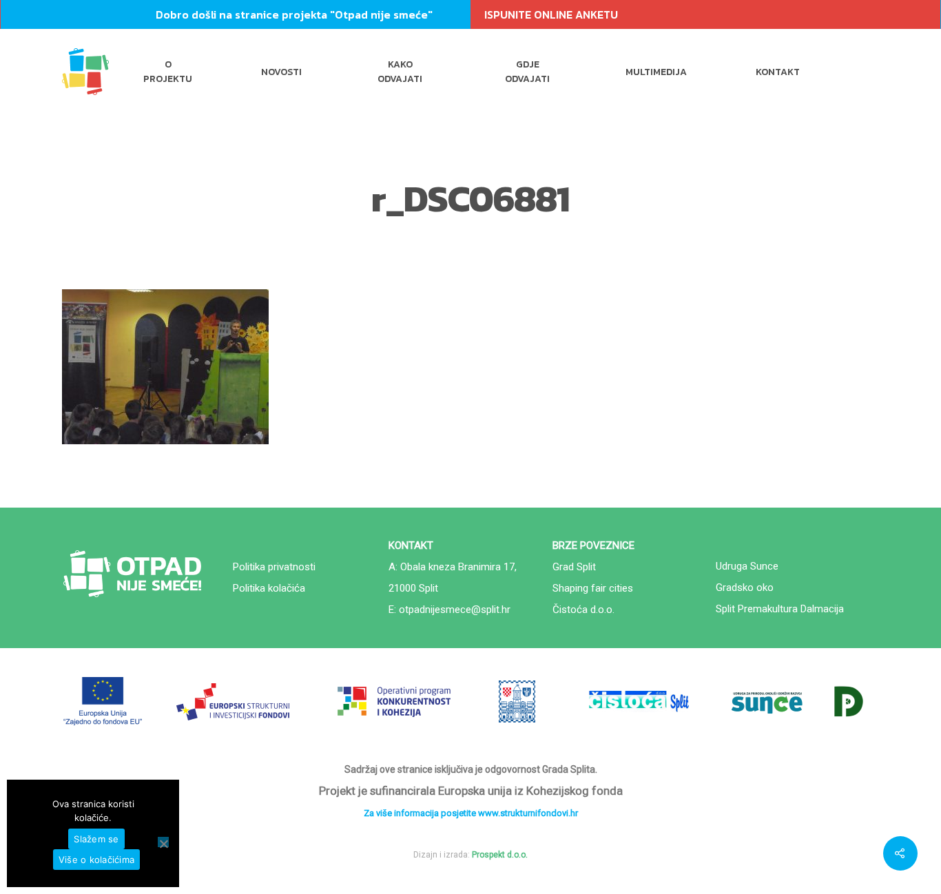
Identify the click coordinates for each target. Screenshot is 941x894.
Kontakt (778, 72)
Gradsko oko (745, 587)
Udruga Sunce (747, 566)
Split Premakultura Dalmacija (780, 609)
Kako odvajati (400, 71)
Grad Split (574, 567)
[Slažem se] (163, 842)
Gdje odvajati (527, 71)
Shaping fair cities (592, 588)
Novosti (281, 72)
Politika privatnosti (274, 567)
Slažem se (96, 838)
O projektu (167, 71)
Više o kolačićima (96, 859)
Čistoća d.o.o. (583, 609)
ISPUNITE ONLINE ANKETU (551, 14)
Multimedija (656, 72)
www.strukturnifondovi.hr (528, 813)
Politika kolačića (269, 588)
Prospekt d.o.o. (500, 855)
